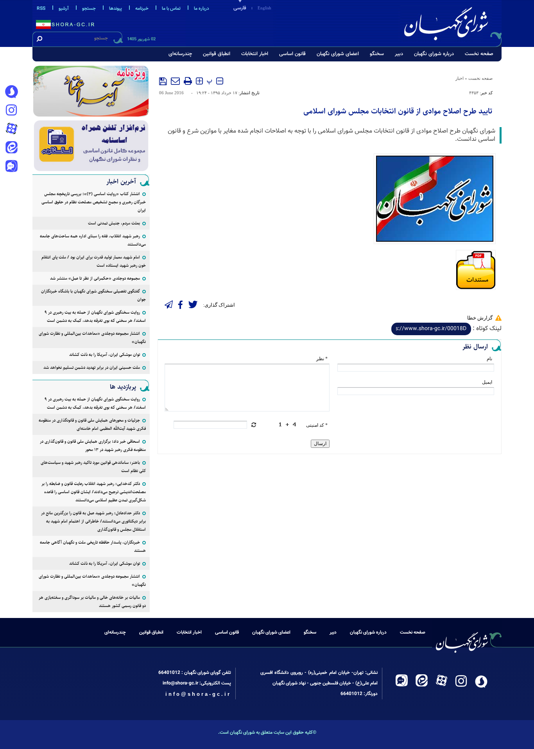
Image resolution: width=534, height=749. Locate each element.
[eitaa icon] (11, 148)
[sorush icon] (11, 92)
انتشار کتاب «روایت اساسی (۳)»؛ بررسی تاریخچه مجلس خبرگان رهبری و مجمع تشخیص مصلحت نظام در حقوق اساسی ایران (93, 202)
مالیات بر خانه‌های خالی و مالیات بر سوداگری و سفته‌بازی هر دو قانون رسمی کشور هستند (92, 601)
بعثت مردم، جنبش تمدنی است (114, 223)
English (264, 7)
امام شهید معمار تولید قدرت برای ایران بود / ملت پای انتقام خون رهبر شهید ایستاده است (93, 261)
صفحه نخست (479, 54)
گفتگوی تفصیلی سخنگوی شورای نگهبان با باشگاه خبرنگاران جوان (93, 295)
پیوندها (115, 8)
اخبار (459, 78)
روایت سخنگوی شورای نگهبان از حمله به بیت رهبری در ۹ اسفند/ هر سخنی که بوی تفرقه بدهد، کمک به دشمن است (95, 316)
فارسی (239, 8)
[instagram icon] (11, 111)
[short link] (431, 329)
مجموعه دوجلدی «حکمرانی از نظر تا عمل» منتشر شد (95, 278)
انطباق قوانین (216, 54)
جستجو (89, 8)
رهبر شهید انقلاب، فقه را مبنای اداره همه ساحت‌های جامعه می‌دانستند (93, 240)
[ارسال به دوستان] (175, 81)
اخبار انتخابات (254, 54)
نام (489, 358)
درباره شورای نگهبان (434, 54)
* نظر (322, 358)
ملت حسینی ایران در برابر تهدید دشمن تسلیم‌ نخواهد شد (91, 367)
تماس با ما (171, 8)
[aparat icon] (11, 129)
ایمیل (487, 382)
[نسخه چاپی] (188, 81)
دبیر (399, 54)
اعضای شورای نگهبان (338, 54)
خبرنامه (142, 8)
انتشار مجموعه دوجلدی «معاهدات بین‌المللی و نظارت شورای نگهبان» (92, 337)
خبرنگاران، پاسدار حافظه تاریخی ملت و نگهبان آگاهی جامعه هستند (93, 546)
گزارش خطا (480, 318)
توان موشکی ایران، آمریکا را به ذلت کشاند (104, 354)
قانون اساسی (292, 54)
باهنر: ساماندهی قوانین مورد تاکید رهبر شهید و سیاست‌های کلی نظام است (93, 466)
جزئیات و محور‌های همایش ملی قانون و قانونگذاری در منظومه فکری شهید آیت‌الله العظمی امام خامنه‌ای (92, 424)
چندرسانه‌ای (180, 54)
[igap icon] (11, 167)
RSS (41, 8)
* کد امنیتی (317, 425)
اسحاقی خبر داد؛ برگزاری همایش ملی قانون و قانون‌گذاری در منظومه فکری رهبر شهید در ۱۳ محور (93, 445)
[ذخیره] (163, 81)
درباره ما (201, 8)
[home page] (451, 22)
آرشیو (64, 8)
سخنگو (377, 54)
